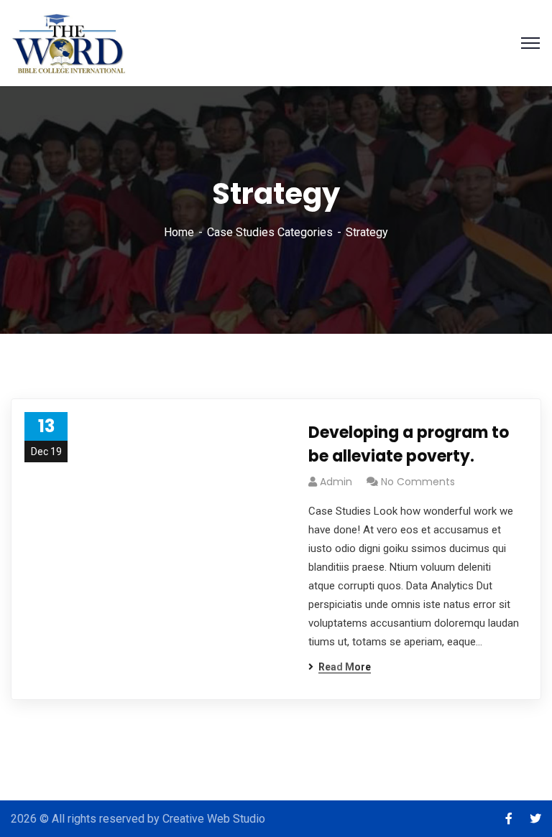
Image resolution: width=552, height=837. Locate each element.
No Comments (418, 481)
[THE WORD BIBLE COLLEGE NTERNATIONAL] (70, 42)
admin (336, 481)
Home (179, 232)
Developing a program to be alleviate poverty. (408, 444)
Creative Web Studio (213, 819)
